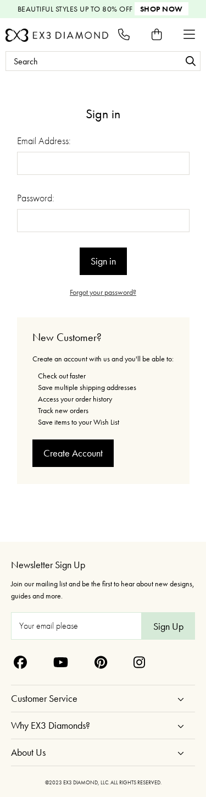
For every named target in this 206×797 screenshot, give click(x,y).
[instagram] (139, 662)
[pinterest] (101, 662)
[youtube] (61, 662)
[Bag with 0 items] (156, 34)
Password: (35, 197)
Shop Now (161, 9)
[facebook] (20, 662)
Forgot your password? (103, 292)
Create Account (73, 453)
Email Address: (44, 140)
